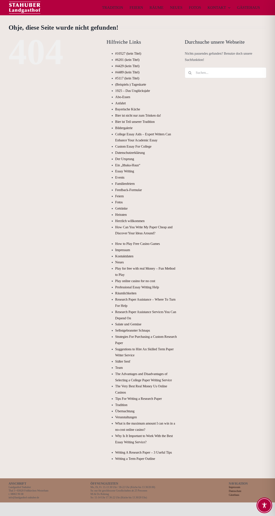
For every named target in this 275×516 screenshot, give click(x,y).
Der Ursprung (124, 159)
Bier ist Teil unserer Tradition (135, 122)
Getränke (121, 208)
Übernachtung (124, 411)
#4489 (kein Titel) (127, 72)
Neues (119, 262)
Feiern (119, 196)
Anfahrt (120, 103)
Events (119, 177)
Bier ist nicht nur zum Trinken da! (138, 115)
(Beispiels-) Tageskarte (130, 84)
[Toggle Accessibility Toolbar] (264, 505)
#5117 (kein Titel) (127, 78)
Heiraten (121, 214)
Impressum (122, 250)
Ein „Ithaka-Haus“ (127, 165)
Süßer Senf (122, 361)
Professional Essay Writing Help (137, 287)
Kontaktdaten (124, 256)
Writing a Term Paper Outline (135, 458)
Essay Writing (124, 171)
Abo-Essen (122, 97)
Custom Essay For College (133, 146)
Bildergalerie (124, 128)
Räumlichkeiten (125, 293)
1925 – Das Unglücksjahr (132, 91)
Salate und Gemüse (128, 324)
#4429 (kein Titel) (127, 66)
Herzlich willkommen (130, 221)
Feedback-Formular (128, 190)
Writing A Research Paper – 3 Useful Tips (143, 452)
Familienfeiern (125, 183)
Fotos (119, 202)
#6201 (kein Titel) (127, 60)
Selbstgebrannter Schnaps (132, 330)
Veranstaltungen (126, 417)
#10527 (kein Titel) (128, 53)
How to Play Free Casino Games (137, 244)
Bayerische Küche (127, 109)
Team (119, 367)
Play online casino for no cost (135, 281)
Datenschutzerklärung (130, 152)
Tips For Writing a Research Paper (138, 398)
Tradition (121, 405)
